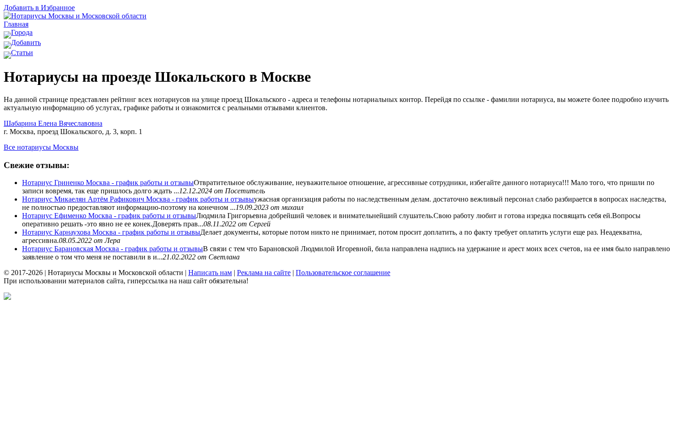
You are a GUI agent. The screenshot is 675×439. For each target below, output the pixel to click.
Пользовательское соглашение (343, 272)
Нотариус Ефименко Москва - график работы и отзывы (109, 216)
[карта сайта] (7, 297)
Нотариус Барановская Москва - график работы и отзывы (112, 249)
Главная (16, 24)
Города (22, 32)
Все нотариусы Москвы (41, 147)
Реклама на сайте (264, 272)
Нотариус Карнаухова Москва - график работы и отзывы (111, 232)
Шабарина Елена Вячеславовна (53, 123)
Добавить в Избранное (39, 7)
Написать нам (210, 272)
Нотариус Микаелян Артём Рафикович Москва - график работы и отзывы (138, 199)
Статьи (22, 52)
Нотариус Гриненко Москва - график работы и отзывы (108, 182)
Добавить (26, 42)
